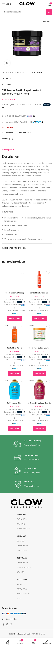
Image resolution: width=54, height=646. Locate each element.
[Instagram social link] (7, 624)
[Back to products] (7, 78)
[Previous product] (3, 78)
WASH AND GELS (24, 567)
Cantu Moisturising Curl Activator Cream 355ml (39, 294)
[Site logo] (27, 4)
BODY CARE (22, 558)
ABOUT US (21, 584)
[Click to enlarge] (7, 63)
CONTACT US (22, 589)
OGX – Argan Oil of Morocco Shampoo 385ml (14, 404)
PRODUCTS (21, 72)
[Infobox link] (27, 444)
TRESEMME (6, 84)
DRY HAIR (21, 524)
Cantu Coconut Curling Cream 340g (14, 294)
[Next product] (10, 78)
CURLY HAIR (22, 519)
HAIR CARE (21, 514)
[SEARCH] (49, 12)
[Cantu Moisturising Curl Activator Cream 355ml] (39, 279)
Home (4, 72)
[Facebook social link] (9, 139)
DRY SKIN (20, 572)
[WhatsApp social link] (12, 139)
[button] (14, 318)
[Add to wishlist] (22, 271)
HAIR (12, 72)
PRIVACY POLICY (24, 594)
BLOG (19, 598)
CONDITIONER (35, 72)
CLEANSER (21, 541)
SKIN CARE (21, 536)
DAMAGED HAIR (23, 528)
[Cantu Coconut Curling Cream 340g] (14, 279)
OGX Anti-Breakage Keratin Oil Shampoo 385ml (39, 404)
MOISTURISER (22, 545)
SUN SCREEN (22, 550)
